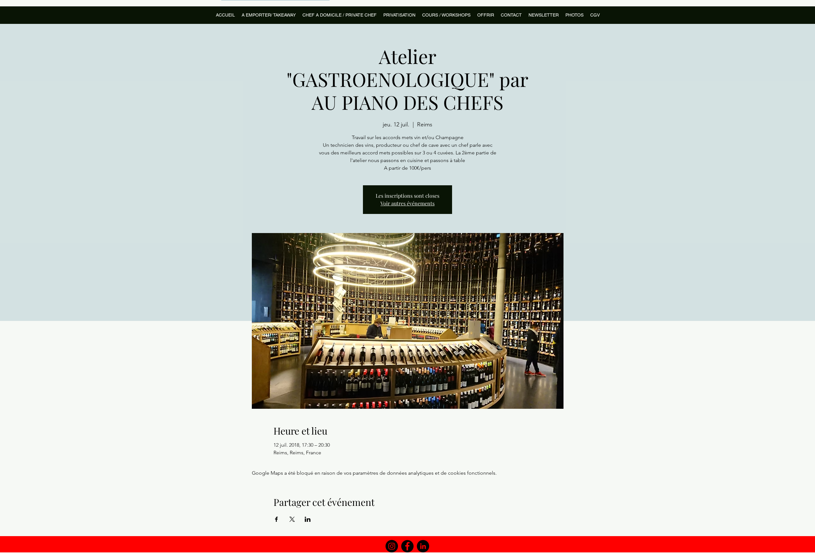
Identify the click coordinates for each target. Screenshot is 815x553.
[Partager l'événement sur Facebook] (276, 519)
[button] (446, 15)
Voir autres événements (407, 203)
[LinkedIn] (423, 546)
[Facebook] (407, 546)
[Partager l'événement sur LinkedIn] (308, 519)
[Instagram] (392, 546)
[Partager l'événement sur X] (292, 519)
